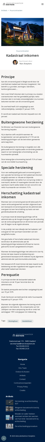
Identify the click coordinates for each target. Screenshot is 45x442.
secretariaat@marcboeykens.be (22, 344)
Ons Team (23, 368)
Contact (22, 379)
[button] (42, 4)
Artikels (4, 10)
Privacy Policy (22, 387)
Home (22, 364)
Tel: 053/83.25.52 (22, 346)
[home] (12, 4)
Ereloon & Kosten (22, 372)
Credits (22, 390)
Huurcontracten (16, 10)
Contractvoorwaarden (22, 383)
